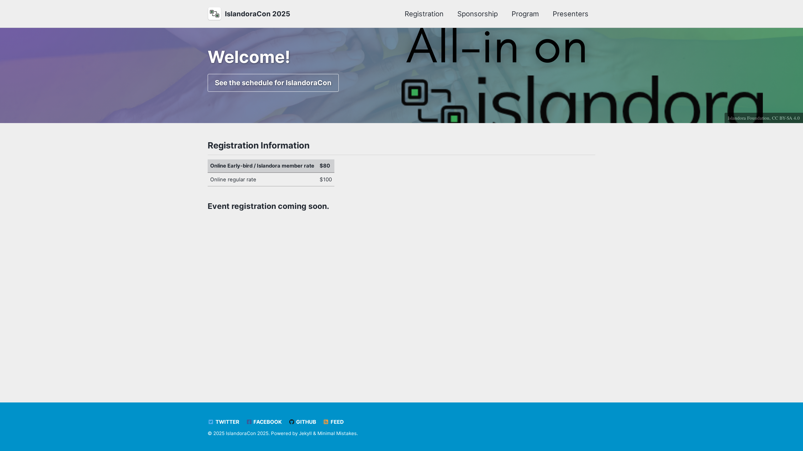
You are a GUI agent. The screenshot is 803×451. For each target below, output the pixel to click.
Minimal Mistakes (337, 433)
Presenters (570, 14)
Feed (336, 422)
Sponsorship (477, 14)
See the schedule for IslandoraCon (273, 83)
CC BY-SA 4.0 (786, 118)
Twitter (226, 422)
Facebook (267, 422)
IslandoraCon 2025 (257, 14)
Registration (424, 14)
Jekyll (305, 433)
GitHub (305, 422)
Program (525, 14)
